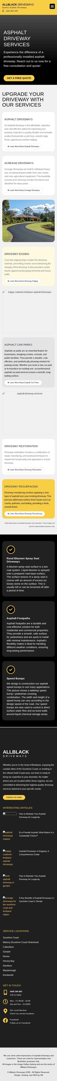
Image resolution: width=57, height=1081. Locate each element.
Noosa (6, 956)
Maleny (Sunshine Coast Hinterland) (21, 942)
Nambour (7, 966)
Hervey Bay (8, 961)
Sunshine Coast (11, 937)
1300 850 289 (12, 11)
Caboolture (8, 947)
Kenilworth (8, 975)
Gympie (7, 951)
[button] (52, 6)
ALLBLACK (16, 752)
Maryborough (9, 970)
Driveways (18, 4)
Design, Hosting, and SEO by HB (28, 1075)
